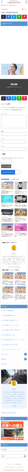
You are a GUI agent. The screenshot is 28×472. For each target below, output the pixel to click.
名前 (2, 131)
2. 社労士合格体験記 (8, 315)
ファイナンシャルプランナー (10, 349)
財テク (4, 354)
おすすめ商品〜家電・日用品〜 (10, 330)
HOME (3, 5)
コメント (4, 113)
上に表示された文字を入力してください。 (12, 158)
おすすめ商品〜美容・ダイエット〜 (12, 339)
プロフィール (11, 464)
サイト (3, 146)
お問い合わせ (18, 464)
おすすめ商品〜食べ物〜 (9, 344)
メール (3, 138)
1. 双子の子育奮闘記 (7, 310)
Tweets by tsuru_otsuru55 (8, 412)
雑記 (3, 364)
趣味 (3, 359)
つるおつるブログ (14, 2)
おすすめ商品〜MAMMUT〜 (10, 320)
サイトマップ (20, 467)
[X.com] (14, 90)
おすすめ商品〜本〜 (8, 335)
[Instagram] (17, 267)
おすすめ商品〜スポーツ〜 (9, 325)
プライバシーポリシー (10, 467)
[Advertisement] (14, 46)
